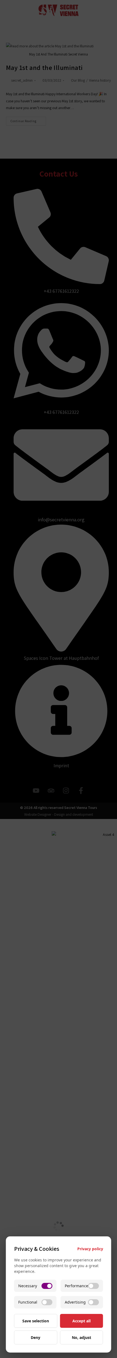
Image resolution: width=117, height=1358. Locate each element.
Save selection (35, 1320)
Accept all (81, 1320)
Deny (35, 1337)
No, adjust (81, 1337)
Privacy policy (90, 1248)
